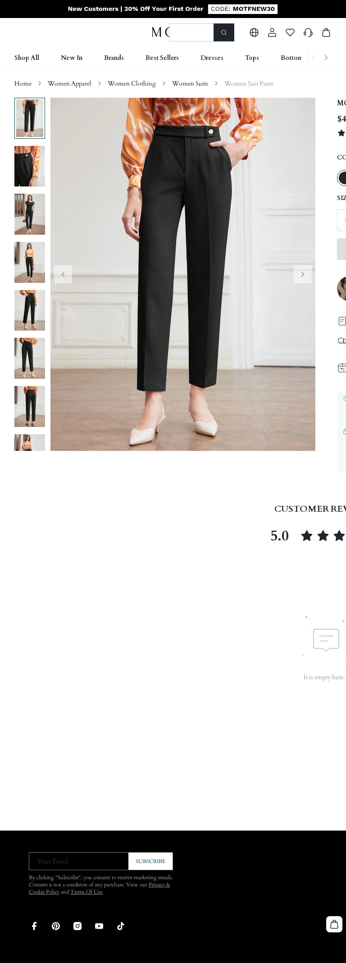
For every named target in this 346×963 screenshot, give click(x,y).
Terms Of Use (86, 892)
